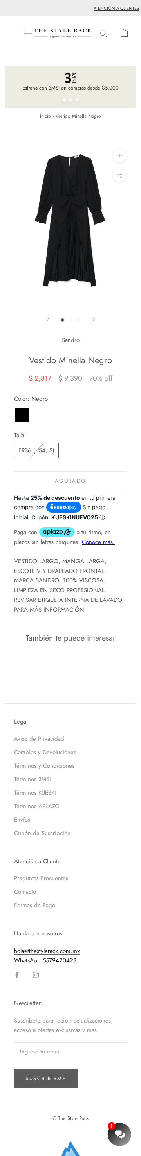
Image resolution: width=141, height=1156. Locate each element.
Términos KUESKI (35, 793)
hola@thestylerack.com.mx (47, 951)
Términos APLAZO (37, 806)
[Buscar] (103, 33)
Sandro (71, 340)
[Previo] (48, 319)
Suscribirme (46, 1078)
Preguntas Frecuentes (41, 878)
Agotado (70, 480)
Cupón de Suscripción (42, 833)
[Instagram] (36, 975)
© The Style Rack (70, 1118)
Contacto (25, 892)
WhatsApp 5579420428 (45, 960)
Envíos (22, 820)
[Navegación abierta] (28, 33)
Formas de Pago (34, 905)
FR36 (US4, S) (36, 450)
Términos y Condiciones (44, 766)
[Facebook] (17, 975)
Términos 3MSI (32, 779)
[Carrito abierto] (124, 33)
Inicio (45, 116)
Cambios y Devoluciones (45, 752)
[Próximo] (93, 319)
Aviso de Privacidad (39, 739)
